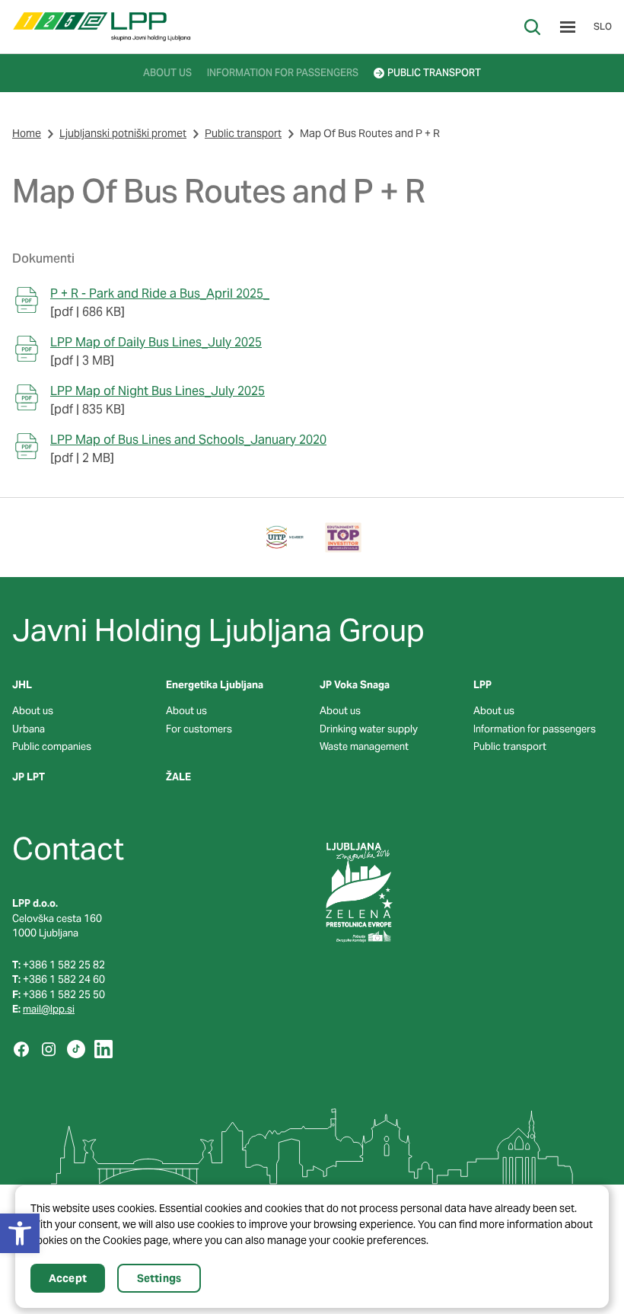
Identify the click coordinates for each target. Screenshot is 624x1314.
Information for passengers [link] (534, 728)
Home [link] (26, 133)
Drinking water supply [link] (369, 728)
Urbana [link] (28, 728)
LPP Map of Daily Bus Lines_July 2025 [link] (156, 342)
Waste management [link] (364, 746)
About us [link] (32, 710)
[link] (101, 26)
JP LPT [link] (28, 776)
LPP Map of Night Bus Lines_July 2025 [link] (157, 391)
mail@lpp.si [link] (49, 1009)
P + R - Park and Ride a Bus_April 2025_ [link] (159, 293)
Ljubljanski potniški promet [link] (122, 133)
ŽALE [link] (178, 776)
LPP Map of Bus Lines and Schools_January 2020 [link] (188, 440)
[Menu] (567, 27)
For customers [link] (199, 728)
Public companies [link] (51, 746)
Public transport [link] (243, 133)
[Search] (532, 27)
